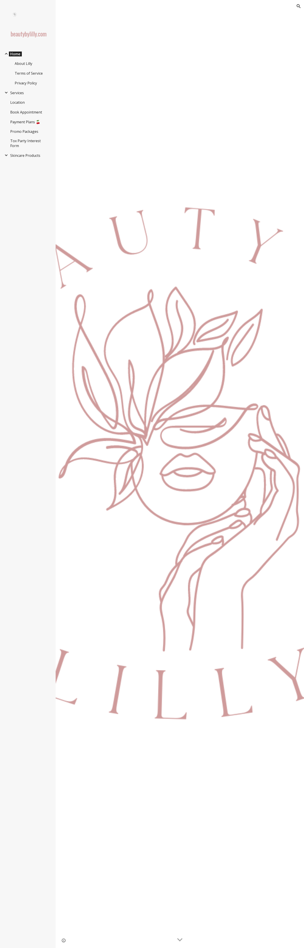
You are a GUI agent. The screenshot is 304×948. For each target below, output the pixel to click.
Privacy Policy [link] (26, 83)
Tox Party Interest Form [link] (25, 143)
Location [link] (17, 102)
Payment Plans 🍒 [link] (25, 121)
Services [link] (17, 92)
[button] (298, 6)
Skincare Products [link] (25, 155)
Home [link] (15, 54)
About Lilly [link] (23, 63)
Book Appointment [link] (26, 112)
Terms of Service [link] (29, 73)
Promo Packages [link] (24, 131)
